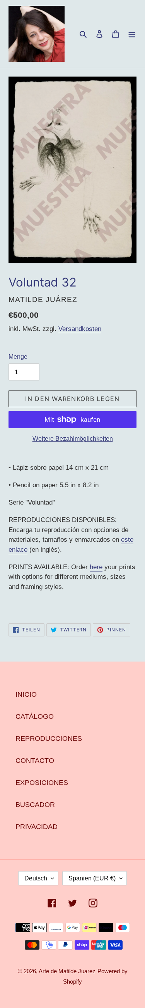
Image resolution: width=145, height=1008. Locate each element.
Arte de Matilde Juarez (67, 971)
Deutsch (35, 878)
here (96, 567)
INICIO (26, 694)
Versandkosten (79, 329)
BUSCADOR (35, 804)
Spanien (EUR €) (92, 878)
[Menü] (132, 34)
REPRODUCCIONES (48, 738)
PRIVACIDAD (36, 827)
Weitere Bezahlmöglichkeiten (72, 438)
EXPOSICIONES (41, 782)
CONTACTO (34, 760)
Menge (18, 356)
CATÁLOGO (34, 716)
